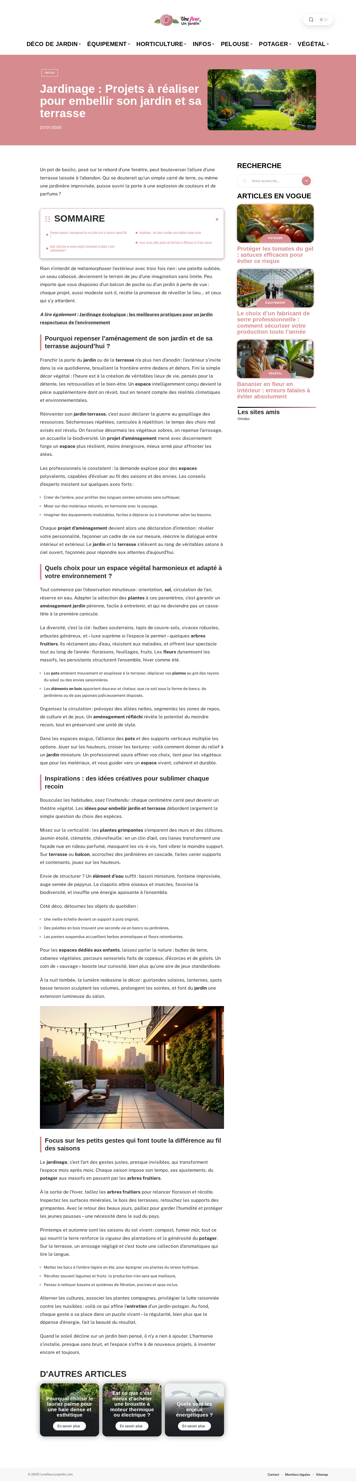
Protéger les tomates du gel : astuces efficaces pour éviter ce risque (275, 254)
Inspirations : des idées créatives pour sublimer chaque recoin (170, 233)
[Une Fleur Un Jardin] (178, 19)
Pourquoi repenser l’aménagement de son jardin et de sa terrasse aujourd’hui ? (88, 235)
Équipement (275, 302)
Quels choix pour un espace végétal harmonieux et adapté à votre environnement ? (82, 248)
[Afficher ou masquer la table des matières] (162, 219)
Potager (275, 238)
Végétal (275, 373)
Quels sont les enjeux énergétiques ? (194, 1409)
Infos (50, 73)
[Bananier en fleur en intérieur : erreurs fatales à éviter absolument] (275, 359)
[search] (311, 19)
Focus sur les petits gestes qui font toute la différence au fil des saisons (175, 242)
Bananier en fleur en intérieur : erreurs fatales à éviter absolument (273, 390)
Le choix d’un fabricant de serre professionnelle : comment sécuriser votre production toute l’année (273, 322)
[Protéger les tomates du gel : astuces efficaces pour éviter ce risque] (275, 223)
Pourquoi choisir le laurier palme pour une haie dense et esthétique (69, 1407)
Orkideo (244, 419)
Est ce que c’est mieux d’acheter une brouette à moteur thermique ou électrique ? (132, 1404)
